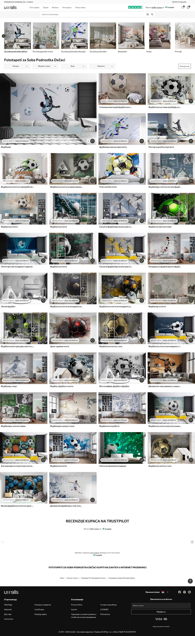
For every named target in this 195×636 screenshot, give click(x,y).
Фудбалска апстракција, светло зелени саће (17, 346)
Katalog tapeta (41, 614)
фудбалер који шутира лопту (113, 147)
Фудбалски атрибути (109, 426)
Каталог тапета (72, 578)
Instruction (8, 619)
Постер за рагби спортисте (161, 147)
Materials (8, 609)
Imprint (74, 609)
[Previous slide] (3, 36)
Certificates (39, 609)
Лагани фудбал (8, 306)
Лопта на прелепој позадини (112, 466)
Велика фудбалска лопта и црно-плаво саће (17, 506)
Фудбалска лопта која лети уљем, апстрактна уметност (165, 426)
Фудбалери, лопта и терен (13, 426)
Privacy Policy (76, 605)
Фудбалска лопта (9, 226)
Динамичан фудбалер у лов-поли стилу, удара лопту (66, 506)
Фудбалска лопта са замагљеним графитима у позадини (66, 187)
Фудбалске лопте (58, 466)
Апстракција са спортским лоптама (17, 466)
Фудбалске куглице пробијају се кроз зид (165, 107)
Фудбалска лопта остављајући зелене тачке (17, 187)
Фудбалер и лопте (157, 306)
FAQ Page (8, 605)
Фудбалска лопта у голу (110, 346)
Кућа (62, 578)
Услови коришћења (108, 605)
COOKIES (104, 609)
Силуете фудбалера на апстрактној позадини (115, 226)
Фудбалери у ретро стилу (62, 426)
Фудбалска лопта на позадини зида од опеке (66, 306)
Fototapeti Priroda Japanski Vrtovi (93, 578)
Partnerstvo (105, 614)
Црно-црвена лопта (59, 346)
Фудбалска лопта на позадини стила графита (165, 346)
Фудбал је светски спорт (160, 226)
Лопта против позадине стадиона (16, 266)
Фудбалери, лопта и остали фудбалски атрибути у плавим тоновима (165, 187)
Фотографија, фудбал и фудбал (114, 386)
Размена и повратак (43, 605)
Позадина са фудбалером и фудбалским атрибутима (165, 266)
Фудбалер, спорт (9, 386)
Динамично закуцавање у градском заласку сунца (165, 386)
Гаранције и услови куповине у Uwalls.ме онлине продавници (83, 615)
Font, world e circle (107, 187)
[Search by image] (148, 14)
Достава (7, 614)
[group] (46, 37)
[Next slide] (191, 36)
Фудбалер (6, 147)
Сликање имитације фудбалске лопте (115, 107)
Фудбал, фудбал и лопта (61, 386)
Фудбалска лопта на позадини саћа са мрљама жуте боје (115, 306)
